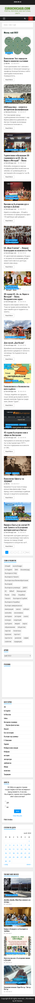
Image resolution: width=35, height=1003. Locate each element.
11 (13, 849)
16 (6, 853)
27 (21, 857)
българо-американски (13, 606)
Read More (9, 80)
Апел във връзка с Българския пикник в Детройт (17, 946)
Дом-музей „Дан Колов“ (17, 330)
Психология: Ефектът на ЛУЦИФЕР (17, 465)
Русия (7, 595)
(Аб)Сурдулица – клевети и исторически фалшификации (17, 94)
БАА (16, 570)
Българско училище (12, 588)
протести (8, 638)
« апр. (6, 864)
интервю (8, 616)
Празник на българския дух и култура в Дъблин (17, 191)
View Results (17, 816)
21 (25, 853)
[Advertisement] (18, 682)
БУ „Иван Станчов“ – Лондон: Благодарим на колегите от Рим (17, 235)
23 (6, 857)
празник (8, 634)
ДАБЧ (25, 588)
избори (26, 609)
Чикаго (7, 598)
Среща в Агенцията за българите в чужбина (17, 917)
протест (17, 634)
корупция (17, 620)
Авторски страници (11, 99)
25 (13, 857)
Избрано (22, 150)
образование (10, 627)
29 (29, 857)
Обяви (6, 767)
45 (5, 707)
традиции (18, 641)
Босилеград (25, 570)
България (8, 584)
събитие (8, 641)
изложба (8, 613)
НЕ (7, 807)
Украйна (21, 595)
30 (6, 861)
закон (18, 609)
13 (21, 849)
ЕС (6, 591)
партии (7, 631)
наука (25, 623)
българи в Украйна (12, 602)
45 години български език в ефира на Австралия (17, 419)
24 (10, 857)
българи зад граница (12, 150)
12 (17, 849)
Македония (21, 591)
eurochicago (17, 566)
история (21, 99)
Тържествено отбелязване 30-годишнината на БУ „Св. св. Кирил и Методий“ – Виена (17, 142)
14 (25, 849)
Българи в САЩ (11, 573)
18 (13, 853)
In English (8, 570)
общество (21, 627)
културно (8, 623)
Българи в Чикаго (12, 577)
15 (29, 849)
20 (21, 853)
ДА (8, 803)
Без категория (9, 733)
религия (18, 638)
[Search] (25, 18)
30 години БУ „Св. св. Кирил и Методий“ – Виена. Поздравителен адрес (17, 281)
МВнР (12, 591)
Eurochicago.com (17, 8)
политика (8, 101)
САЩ (13, 595)
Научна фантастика (12, 725)
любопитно (9, 53)
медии (17, 623)
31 (10, 861)
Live (30, 19)
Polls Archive (8, 819)
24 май (7, 566)
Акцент (6, 729)
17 (10, 853)
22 (29, 853)
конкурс (8, 620)
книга (26, 616)
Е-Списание (22, 337)
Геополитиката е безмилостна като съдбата (17, 373)
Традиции (7, 774)
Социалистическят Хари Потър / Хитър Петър (17, 975)
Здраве (6, 744)
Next (27, 552)
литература (8, 759)
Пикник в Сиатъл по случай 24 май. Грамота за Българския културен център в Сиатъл (17, 512)
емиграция (9, 609)
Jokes (6, 718)
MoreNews (30, 998)
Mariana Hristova (10, 112)
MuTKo (7, 63)
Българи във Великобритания (16, 580)
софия (26, 638)
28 (25, 857)
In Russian (7, 714)
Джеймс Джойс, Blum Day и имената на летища (17, 887)
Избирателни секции (11, 748)
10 (10, 849)
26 (17, 857)
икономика (18, 613)
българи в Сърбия (20, 598)
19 (17, 853)
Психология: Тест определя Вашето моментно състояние (17, 45)
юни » (29, 864)
